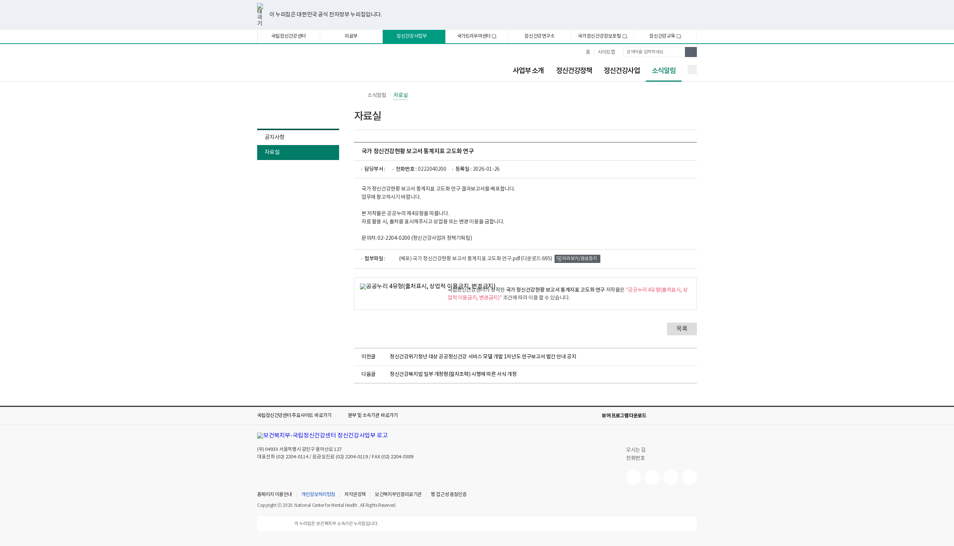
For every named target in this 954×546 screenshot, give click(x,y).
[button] (299, 415)
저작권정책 (355, 495)
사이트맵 (606, 52)
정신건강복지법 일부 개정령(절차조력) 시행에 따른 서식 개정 (453, 374)
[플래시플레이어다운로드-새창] (692, 415)
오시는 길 (636, 450)
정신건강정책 (574, 71)
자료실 (272, 152)
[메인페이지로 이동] (318, 66)
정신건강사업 (622, 71)
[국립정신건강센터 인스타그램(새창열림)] (670, 477)
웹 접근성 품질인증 (449, 495)
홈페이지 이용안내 (274, 495)
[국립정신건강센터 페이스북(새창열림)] (652, 477)
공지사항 (274, 137)
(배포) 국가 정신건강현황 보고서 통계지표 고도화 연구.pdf (475, 259)
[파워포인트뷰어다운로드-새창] (668, 415)
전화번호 (635, 458)
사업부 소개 (528, 71)
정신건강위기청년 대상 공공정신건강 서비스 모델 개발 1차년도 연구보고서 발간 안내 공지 (483, 357)
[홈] (357, 95)
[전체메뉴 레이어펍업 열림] (692, 69)
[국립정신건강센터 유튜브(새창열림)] (633, 477)
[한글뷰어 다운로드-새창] (656, 415)
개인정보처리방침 (318, 495)
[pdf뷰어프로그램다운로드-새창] (680, 415)
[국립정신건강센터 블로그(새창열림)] (689, 477)
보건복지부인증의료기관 (398, 495)
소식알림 (661, 71)
